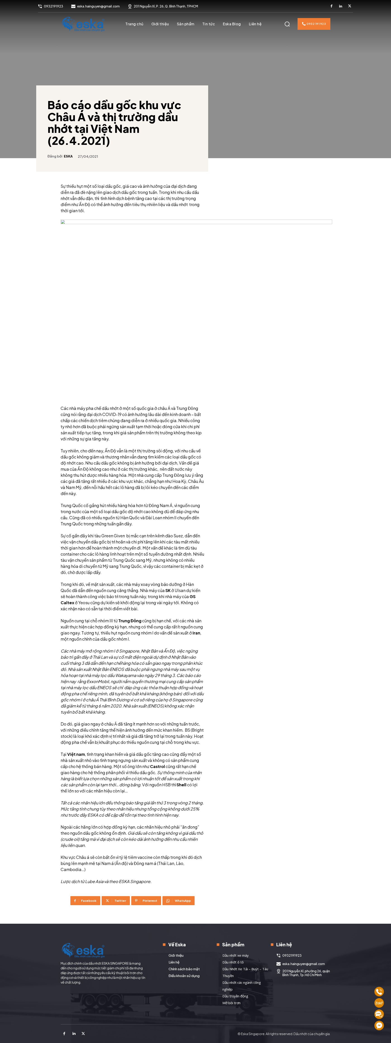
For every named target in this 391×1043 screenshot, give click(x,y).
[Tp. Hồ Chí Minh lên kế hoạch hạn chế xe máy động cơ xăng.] (257, 206)
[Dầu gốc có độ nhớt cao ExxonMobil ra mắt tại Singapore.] (257, 261)
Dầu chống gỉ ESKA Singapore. (304, 230)
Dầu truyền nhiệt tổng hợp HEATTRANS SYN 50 (308, 287)
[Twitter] (349, 6)
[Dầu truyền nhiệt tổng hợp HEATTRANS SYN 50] (309, 261)
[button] (287, 24)
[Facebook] (331, 6)
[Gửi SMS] (379, 1014)
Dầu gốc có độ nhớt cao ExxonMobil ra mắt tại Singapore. (257, 287)
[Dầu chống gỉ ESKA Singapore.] (309, 206)
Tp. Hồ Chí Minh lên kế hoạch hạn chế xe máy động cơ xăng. (256, 232)
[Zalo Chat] (379, 1003)
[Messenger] (379, 1025)
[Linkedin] (340, 6)
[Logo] (83, 24)
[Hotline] (379, 992)
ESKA (68, 156)
